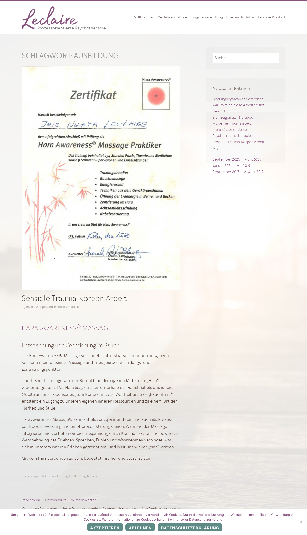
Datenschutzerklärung (190, 527)
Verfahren (166, 17)
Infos (250, 17)
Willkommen (144, 17)
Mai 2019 (243, 165)
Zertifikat (72, 307)
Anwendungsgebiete (195, 17)
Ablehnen (140, 527)
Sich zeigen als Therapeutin (235, 117)
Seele (61, 307)
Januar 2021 (222, 165)
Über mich (234, 17)
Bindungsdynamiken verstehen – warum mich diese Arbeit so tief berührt (239, 105)
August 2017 (253, 172)
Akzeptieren (105, 527)
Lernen (92, 476)
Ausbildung (60, 476)
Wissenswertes (83, 500)
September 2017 (226, 172)
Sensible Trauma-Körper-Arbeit (74, 298)
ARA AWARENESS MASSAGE (69, 328)
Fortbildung (77, 476)
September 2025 (226, 159)
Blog (219, 17)
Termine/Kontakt (271, 17)
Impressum (31, 500)
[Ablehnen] (301, 521)
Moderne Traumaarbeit (232, 123)
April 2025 (253, 159)
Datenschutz (55, 500)
